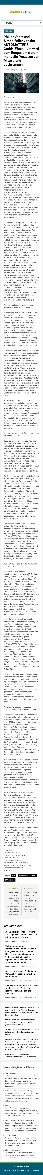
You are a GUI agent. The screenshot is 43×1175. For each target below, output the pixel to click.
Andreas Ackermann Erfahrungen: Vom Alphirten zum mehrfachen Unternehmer (20, 974)
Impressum (35, 1170)
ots (9, 870)
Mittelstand (9, 880)
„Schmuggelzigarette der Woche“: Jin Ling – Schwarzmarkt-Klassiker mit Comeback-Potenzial (21, 934)
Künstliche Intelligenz (27, 876)
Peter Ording (10, 69)
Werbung (7, 1170)
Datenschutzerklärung (21, 1170)
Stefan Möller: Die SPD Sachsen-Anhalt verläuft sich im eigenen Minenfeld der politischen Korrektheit (20, 1022)
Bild (13, 876)
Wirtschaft (8, 31)
